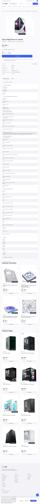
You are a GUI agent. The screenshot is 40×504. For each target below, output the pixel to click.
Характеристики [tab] (6, 78)
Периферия (19, 6)
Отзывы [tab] (12, 78)
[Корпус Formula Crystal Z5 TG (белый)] (11, 410)
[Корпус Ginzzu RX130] (29, 441)
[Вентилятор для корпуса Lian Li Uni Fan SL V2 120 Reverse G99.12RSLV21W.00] (29, 311)
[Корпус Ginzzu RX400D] (11, 379)
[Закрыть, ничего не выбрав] (38, 499)
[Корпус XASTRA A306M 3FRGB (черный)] (29, 348)
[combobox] (21, 4)
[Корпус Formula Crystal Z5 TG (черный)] (29, 379)
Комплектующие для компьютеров (14, 11)
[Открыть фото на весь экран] (32, 17)
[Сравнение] (27, 4)
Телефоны (33, 6)
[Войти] (31, 4)
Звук (26, 6)
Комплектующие (9, 6)
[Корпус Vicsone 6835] (11, 348)
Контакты (28, 477)
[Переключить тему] (36, 1)
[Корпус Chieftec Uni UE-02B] (29, 410)
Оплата (16, 477)
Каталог (4, 6)
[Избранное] (29, 4)
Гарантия (16, 480)
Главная (3, 11)
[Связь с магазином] (37, 494)
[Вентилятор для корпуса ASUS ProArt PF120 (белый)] (11, 280)
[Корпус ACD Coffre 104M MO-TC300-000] (11, 441)
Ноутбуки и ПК (15, 6)
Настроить (21, 500)
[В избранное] (34, 56)
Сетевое (23, 6)
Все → (37, 331)
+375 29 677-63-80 (30, 0)
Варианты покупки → (11, 49)
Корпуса (22, 11)
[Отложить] (18, 266)
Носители (29, 6)
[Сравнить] (18, 268)
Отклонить (27, 500)
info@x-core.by (5, 492)
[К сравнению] (37, 56)
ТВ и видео (37, 6)
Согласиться (33, 500)
